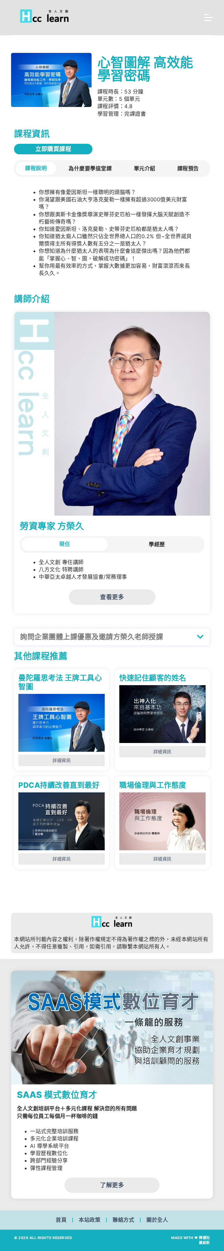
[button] (111, 637)
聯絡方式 (123, 1220)
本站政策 (89, 1220)
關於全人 (157, 1220)
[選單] (208, 17)
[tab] (36, 168)
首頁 (61, 1220)
